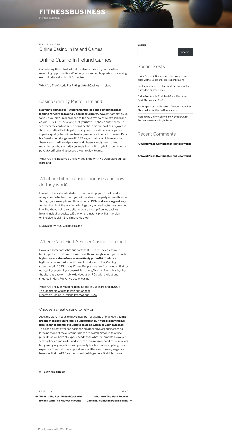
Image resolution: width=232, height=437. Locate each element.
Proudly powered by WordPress (55, 429)
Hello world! (183, 143)
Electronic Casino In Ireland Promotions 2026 (68, 295)
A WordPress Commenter (155, 143)
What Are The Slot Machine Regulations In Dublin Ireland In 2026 (79, 286)
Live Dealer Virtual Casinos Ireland (60, 225)
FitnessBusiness (72, 12)
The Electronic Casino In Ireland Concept (64, 290)
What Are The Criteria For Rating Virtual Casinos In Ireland (75, 85)
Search (142, 44)
